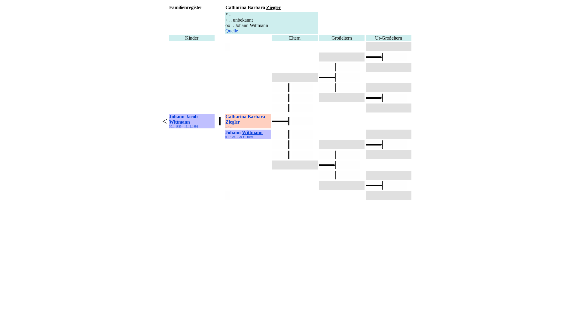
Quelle (231, 30)
